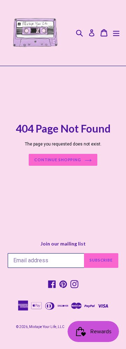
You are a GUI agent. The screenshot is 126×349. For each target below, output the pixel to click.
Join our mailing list (63, 244)
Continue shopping (57, 159)
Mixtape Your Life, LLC (46, 327)
